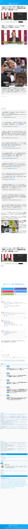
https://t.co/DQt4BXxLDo (16, 166)
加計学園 (24, 481)
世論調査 (10, 481)
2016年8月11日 (13, 117)
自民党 (23, 486)
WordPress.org (3, 474)
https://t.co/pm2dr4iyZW (10, 177)
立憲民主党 (20, 486)
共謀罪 (17, 481)
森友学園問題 (2, 486)
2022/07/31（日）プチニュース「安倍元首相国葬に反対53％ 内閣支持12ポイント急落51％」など (14, 416)
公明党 (12, 481)
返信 (25, 309)
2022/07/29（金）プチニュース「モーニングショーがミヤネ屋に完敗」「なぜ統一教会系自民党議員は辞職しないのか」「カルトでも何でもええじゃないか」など (17, 398)
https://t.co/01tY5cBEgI (6, 156)
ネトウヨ (2, 481)
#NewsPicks (13, 146)
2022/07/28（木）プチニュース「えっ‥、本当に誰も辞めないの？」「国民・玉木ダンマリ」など (13, 427)
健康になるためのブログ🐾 (14, 525)
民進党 (8, 486)
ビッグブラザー (5, 481)
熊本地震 (13, 486)
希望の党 (5, 484)
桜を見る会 (22, 484)
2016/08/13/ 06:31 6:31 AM (7, 320)
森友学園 (26, 484)
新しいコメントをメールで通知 (5, 354)
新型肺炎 (16, 484)
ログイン (2, 471)
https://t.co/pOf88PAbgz (20, 124)
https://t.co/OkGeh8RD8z (6, 146)
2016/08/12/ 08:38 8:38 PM (7, 301)
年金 (7, 484)
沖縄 (10, 486)
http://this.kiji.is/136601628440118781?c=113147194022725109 (13, 87)
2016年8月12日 (15, 126)
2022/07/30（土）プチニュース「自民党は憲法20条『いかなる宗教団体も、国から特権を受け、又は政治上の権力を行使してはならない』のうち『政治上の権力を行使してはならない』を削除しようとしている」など (14, 418)
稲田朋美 (17, 486)
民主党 (6, 486)
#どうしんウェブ (13, 156)
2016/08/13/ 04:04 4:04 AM (7, 312)
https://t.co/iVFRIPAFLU (7, 115)
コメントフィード (3, 473)
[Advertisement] (14, 51)
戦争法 (13, 484)
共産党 (15, 481)
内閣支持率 (21, 481)
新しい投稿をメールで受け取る (5, 355)
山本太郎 (2, 484)
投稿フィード (2, 472)
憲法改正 (10, 484)
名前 (1, 351)
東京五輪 (19, 484)
